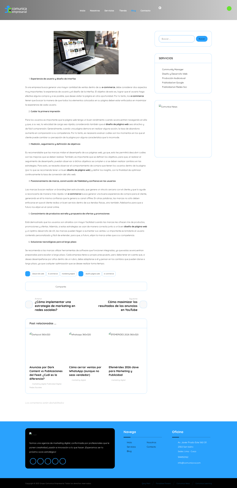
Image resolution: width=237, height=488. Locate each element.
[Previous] (135, 324)
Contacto (151, 446)
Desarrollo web (38, 274)
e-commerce (109, 274)
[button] (158, 10)
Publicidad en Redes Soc (174, 87)
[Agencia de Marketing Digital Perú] (16, 9)
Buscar (202, 39)
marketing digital (68, 274)
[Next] (140, 324)
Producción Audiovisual (174, 78)
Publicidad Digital (54, 384)
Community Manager (173, 69)
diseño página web (93, 274)
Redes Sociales (35, 387)
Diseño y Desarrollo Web (174, 73)
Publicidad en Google (173, 82)
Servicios (131, 446)
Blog (129, 451)
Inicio (129, 442)
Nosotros (151, 442)
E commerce (53, 274)
